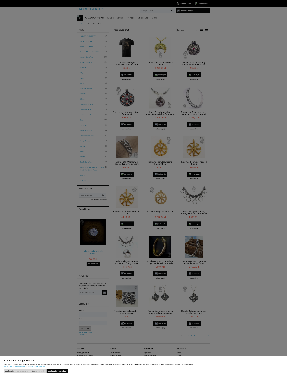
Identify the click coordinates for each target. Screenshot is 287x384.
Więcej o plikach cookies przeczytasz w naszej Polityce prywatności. (24, 366)
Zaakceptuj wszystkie (57, 371)
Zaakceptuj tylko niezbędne (16, 371)
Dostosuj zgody (38, 371)
